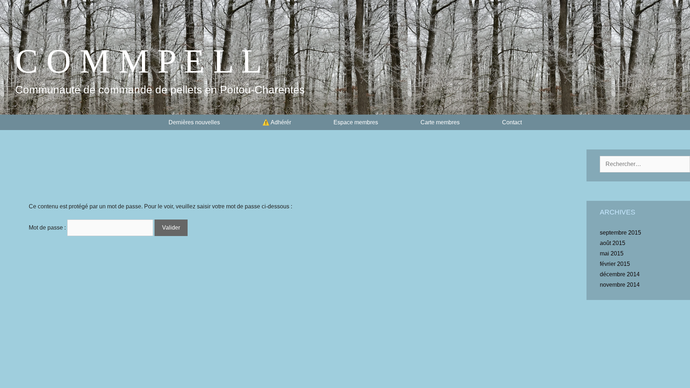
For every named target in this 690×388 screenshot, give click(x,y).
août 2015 (612, 243)
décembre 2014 (620, 274)
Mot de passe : (48, 228)
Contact (512, 122)
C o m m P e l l (138, 61)
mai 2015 (612, 253)
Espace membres (356, 122)
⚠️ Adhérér (276, 122)
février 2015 (615, 264)
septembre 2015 (620, 233)
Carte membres (440, 122)
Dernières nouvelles (194, 122)
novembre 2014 (620, 285)
